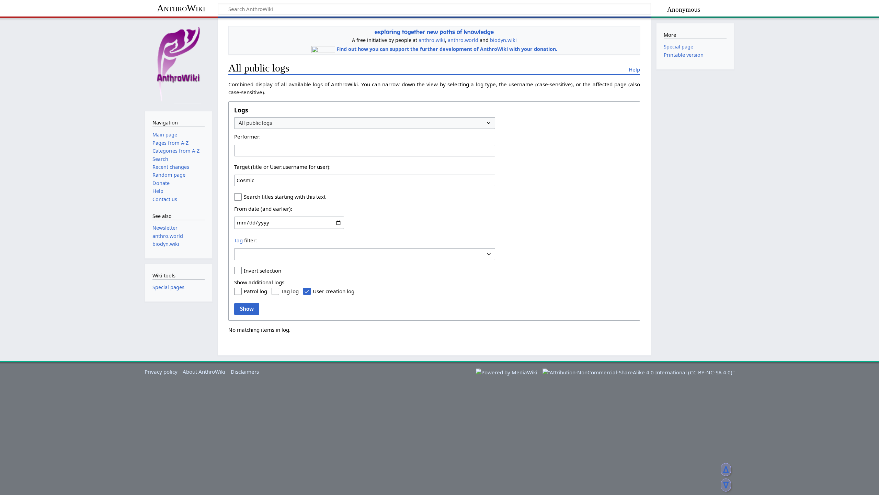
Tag (238, 240)
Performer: (247, 136)
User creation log (333, 291)
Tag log (290, 291)
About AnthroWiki (204, 371)
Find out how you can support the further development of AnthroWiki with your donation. (446, 49)
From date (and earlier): (263, 208)
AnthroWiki (181, 8)
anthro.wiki (432, 40)
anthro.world (463, 40)
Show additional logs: (260, 282)
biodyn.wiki (503, 40)
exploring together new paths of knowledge (434, 31)
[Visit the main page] (179, 64)
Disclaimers (245, 371)
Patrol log (255, 291)
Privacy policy (161, 371)
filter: (245, 240)
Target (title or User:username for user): (282, 166)
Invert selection (262, 270)
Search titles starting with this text (285, 196)
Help (634, 69)
